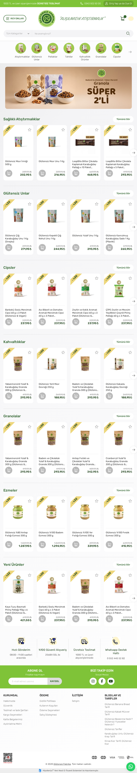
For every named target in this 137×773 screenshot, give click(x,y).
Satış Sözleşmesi (48, 714)
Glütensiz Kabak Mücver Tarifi (117, 713)
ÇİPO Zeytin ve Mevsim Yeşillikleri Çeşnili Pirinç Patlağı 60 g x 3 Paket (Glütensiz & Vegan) (118, 312)
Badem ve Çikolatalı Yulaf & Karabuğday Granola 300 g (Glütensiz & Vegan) (85, 387)
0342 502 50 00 (92, 3)
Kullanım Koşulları (49, 705)
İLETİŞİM (77, 695)
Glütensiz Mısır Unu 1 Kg (51, 161)
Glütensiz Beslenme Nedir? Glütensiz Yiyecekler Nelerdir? (119, 722)
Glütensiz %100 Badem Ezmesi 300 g (51, 534)
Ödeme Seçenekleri (50, 710)
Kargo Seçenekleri (12, 714)
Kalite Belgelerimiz (12, 719)
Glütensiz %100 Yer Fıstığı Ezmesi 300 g (83, 534)
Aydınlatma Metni (12, 723)
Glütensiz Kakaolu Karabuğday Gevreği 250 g (117, 387)
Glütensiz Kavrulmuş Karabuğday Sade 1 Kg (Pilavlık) (118, 238)
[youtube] (111, 681)
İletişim (75, 701)
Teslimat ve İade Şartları (15, 710)
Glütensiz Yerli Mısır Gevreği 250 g (49, 385)
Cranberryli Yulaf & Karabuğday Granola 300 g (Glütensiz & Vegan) (117, 461)
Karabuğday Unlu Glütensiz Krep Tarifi (119, 735)
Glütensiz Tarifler (113, 729)
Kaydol (54, 681)
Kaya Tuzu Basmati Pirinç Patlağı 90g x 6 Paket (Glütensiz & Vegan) (16, 609)
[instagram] (93, 681)
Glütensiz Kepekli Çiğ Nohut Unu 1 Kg (50, 237)
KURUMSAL (10, 695)
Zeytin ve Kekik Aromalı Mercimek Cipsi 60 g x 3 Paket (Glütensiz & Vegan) (85, 312)
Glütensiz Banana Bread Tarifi (117, 705)
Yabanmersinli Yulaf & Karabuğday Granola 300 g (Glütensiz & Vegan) (16, 387)
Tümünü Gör (123, 119)
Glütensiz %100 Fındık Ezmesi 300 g (117, 534)
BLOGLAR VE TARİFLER (113, 697)
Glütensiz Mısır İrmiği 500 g (16, 163)
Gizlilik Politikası (48, 701)
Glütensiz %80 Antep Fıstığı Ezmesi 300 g (16, 534)
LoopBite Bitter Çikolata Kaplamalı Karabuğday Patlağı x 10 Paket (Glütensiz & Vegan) (84, 164)
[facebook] (102, 681)
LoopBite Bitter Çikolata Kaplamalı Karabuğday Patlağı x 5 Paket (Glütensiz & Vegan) (118, 164)
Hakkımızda (9, 701)
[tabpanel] (68, 88)
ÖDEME (44, 695)
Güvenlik (7, 705)
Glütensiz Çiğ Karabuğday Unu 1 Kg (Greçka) (16, 238)
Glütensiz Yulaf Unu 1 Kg (85, 235)
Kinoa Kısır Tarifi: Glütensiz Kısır (118, 742)
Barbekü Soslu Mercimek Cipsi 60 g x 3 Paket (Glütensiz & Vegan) (18, 312)
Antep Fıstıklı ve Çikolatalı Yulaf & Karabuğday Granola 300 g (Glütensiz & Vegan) (83, 461)
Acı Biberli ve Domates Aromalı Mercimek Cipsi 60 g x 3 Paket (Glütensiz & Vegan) (51, 312)
